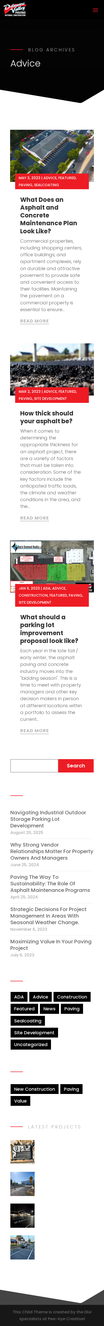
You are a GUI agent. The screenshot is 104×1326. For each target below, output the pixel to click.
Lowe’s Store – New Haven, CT (64, 1242)
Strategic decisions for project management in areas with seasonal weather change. (48, 916)
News (49, 1009)
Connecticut (68, 1259)
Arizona (47, 1188)
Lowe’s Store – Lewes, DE (58, 1210)
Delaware (64, 1227)
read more (34, 321)
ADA (46, 588)
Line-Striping (76, 1195)
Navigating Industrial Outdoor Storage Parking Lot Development (48, 819)
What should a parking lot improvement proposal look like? (49, 629)
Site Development (50, 398)
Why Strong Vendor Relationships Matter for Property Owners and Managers (51, 851)
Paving (25, 184)
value (20, 1101)
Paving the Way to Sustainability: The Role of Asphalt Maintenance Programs (50, 883)
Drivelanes (50, 1195)
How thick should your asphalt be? (46, 417)
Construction (33, 595)
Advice (50, 177)
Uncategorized (30, 1044)
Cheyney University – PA (66, 1146)
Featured (67, 177)
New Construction (34, 1089)
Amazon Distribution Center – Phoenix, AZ (65, 1178)
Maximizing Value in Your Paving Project (51, 944)
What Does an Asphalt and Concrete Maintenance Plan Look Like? (48, 215)
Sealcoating (46, 184)
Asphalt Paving (72, 1188)
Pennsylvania (53, 1156)
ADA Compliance (57, 1220)
